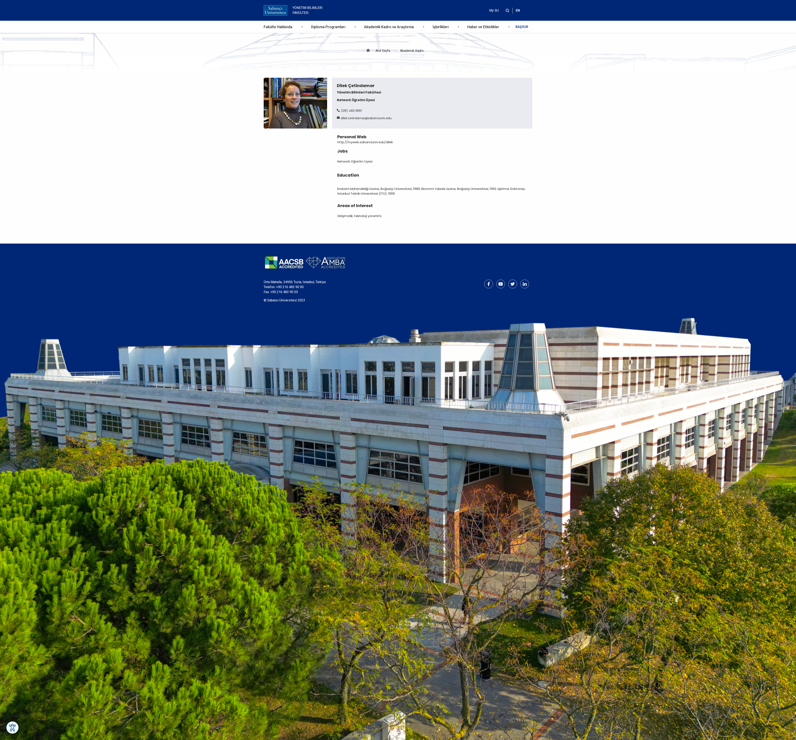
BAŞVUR (522, 27)
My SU (494, 10)
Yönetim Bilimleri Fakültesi (307, 10)
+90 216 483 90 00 (290, 287)
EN (518, 10)
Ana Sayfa (383, 51)
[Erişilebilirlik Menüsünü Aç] (12, 727)
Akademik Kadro (412, 51)
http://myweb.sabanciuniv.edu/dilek (365, 142)
